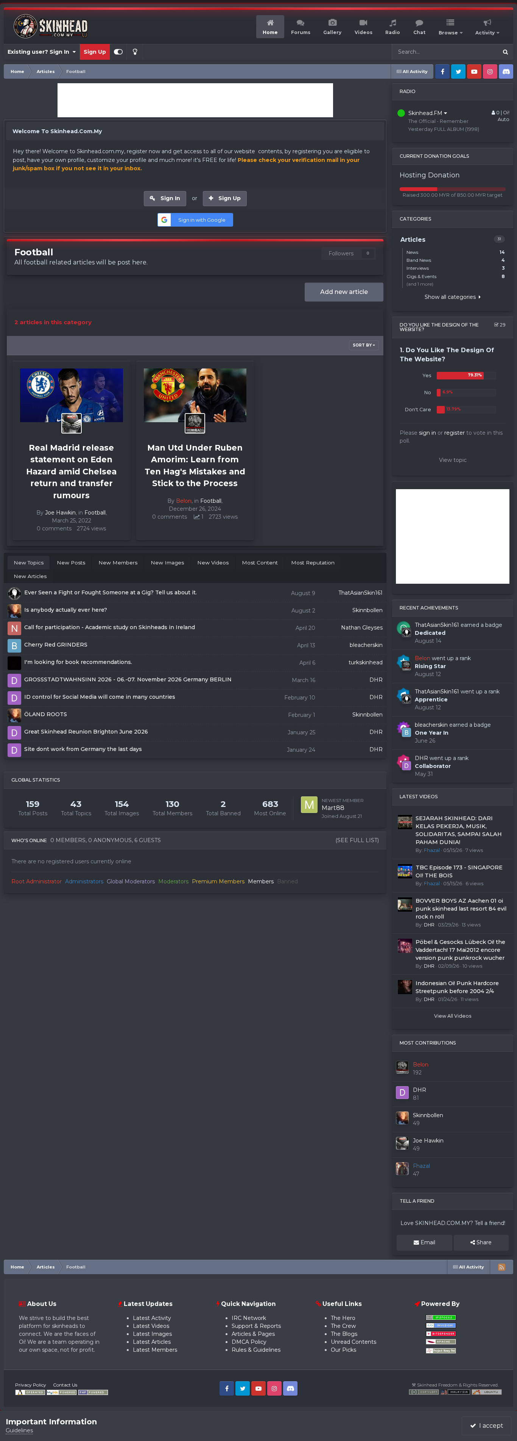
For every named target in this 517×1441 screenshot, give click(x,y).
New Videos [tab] (213, 563)
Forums (300, 32)
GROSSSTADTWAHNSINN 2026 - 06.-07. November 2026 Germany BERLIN (128, 679)
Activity (485, 33)
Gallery (332, 32)
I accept (489, 1425)
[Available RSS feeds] (501, 1267)
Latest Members (155, 1349)
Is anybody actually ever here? (65, 609)
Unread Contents (353, 1341)
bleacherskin (366, 645)
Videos (363, 32)
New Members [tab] (117, 563)
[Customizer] (118, 52)
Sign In (170, 198)
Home (270, 32)
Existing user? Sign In (40, 51)
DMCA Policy (249, 1341)
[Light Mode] (135, 52)
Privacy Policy (30, 1385)
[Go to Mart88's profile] (309, 804)
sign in (427, 432)
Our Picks (343, 1349)
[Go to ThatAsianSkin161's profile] (406, 632)
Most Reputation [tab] (313, 563)
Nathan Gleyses (362, 627)
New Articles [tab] (30, 576)
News (455, 252)
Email (427, 1242)
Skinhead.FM (426, 113)
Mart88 (333, 807)
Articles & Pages (253, 1334)
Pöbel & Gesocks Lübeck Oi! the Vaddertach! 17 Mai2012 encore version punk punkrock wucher (460, 950)
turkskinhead (366, 662)
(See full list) (357, 840)
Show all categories (452, 297)
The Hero (343, 1318)
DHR (376, 679)
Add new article (344, 291)
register (454, 432)
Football (95, 512)
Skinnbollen (367, 610)
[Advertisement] (195, 100)
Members (261, 881)
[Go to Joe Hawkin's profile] (71, 423)
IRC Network (249, 1318)
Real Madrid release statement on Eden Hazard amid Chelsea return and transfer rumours (71, 471)
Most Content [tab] (260, 563)
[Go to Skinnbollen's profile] (402, 1117)
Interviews (455, 268)
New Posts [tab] (71, 563)
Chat (419, 32)
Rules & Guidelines (256, 1349)
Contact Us (65, 1385)
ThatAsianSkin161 (360, 592)
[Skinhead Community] (455, 1391)
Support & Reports (256, 1326)
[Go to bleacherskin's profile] (406, 732)
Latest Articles (152, 1341)
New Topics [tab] (29, 563)
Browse (448, 33)
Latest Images (152, 1334)
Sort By (363, 345)
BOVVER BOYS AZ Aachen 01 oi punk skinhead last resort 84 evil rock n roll (461, 908)
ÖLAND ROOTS (45, 714)
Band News (455, 260)
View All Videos (452, 1016)
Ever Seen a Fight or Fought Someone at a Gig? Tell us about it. (110, 592)
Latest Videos (151, 1326)
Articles (479, 51)
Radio (392, 32)
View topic (453, 460)
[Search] (505, 52)
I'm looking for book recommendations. (78, 662)
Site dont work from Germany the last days (83, 749)
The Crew (343, 1326)
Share (483, 1242)
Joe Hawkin (60, 512)
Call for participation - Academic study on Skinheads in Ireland (109, 627)
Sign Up (95, 51)
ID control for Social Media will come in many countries (99, 696)
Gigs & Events (455, 276)
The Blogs (344, 1334)
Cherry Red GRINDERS (55, 644)
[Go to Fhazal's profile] (402, 1168)
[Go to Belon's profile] (195, 423)
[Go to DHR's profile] (406, 765)
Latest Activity (152, 1318)
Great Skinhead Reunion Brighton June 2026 (86, 731)
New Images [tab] (167, 563)
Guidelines (19, 1430)
